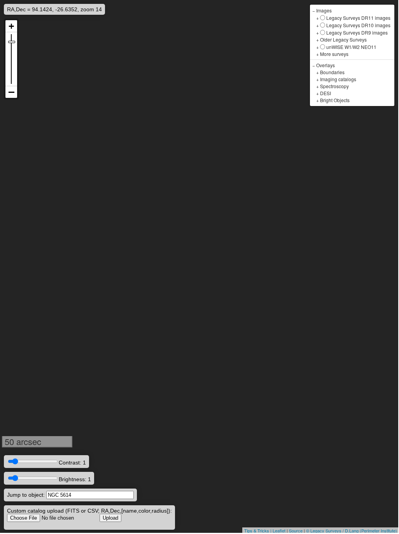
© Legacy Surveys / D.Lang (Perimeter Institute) (351, 530)
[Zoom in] (11, 26)
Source (296, 530)
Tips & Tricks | (258, 530)
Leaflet (279, 530)
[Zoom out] (11, 92)
